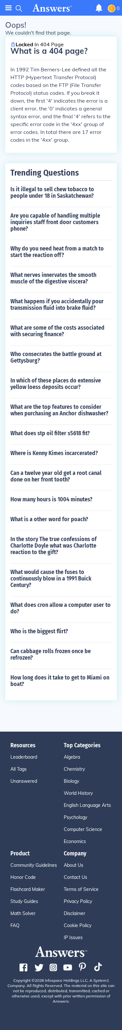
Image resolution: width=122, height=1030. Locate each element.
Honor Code (23, 877)
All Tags (18, 769)
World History (78, 793)
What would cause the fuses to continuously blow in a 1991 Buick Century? (50, 578)
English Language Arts (87, 805)
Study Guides (24, 901)
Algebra (72, 757)
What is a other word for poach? (49, 519)
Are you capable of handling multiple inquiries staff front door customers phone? (55, 222)
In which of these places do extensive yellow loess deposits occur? (55, 384)
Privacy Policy (78, 901)
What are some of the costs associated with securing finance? (57, 331)
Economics (75, 841)
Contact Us (75, 877)
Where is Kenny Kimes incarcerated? (54, 453)
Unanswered (23, 781)
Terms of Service (81, 889)
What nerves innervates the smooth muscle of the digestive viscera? (53, 278)
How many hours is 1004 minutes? (51, 499)
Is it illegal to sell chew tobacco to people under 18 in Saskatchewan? (52, 192)
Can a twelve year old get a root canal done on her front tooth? (56, 476)
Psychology (75, 817)
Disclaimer (74, 913)
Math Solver (22, 913)
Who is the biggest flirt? (39, 631)
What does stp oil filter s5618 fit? (50, 433)
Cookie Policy (77, 925)
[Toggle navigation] (8, 8)
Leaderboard (23, 757)
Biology (71, 781)
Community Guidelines (33, 865)
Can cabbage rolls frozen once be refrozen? (50, 654)
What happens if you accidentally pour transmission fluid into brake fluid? (57, 304)
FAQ (15, 925)
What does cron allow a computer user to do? (60, 608)
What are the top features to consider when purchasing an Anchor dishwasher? (59, 410)
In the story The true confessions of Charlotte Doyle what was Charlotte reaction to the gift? (53, 546)
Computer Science (83, 829)
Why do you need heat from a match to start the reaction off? (57, 252)
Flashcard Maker (27, 889)
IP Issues (73, 937)
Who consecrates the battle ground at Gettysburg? (56, 357)
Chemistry (74, 769)
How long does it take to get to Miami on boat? (59, 681)
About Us (73, 865)
